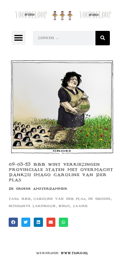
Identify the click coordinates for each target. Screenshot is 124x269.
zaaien (80, 206)
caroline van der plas (59, 199)
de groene (99, 199)
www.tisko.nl (74, 253)
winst (64, 206)
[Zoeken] (102, 38)
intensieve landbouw (32, 206)
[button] (18, 38)
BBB (26, 199)
